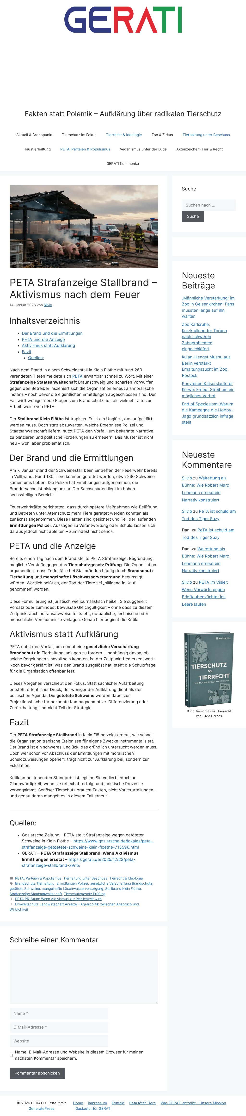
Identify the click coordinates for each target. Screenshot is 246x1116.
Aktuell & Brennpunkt (34, 134)
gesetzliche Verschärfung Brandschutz (121, 883)
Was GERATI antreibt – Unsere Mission (193, 1103)
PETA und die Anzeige (43, 339)
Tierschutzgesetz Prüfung (84, 894)
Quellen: (36, 357)
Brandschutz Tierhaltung (35, 883)
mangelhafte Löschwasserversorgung (72, 888)
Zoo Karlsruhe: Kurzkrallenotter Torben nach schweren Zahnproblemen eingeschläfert (204, 336)
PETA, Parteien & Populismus (85, 149)
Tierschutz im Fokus (79, 134)
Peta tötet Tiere (142, 1103)
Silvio (187, 478)
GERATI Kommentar (123, 163)
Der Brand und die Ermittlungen (52, 333)
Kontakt (118, 1103)
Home (78, 1103)
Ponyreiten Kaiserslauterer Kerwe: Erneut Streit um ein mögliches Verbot (208, 389)
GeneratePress (41, 1108)
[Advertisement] (123, 73)
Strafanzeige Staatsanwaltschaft (36, 894)
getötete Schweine (25, 888)
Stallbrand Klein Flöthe (123, 888)
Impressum (97, 1103)
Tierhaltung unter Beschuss (206, 134)
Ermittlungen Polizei (72, 883)
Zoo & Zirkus (162, 134)
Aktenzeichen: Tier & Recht (199, 149)
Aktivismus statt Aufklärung (48, 345)
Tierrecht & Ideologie (124, 134)
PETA (77, 376)
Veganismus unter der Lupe (143, 149)
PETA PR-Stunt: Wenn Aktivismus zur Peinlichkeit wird (58, 899)
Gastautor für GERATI (93, 1108)
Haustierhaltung (37, 149)
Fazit (26, 351)
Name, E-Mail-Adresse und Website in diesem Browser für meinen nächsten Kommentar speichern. (79, 1055)
